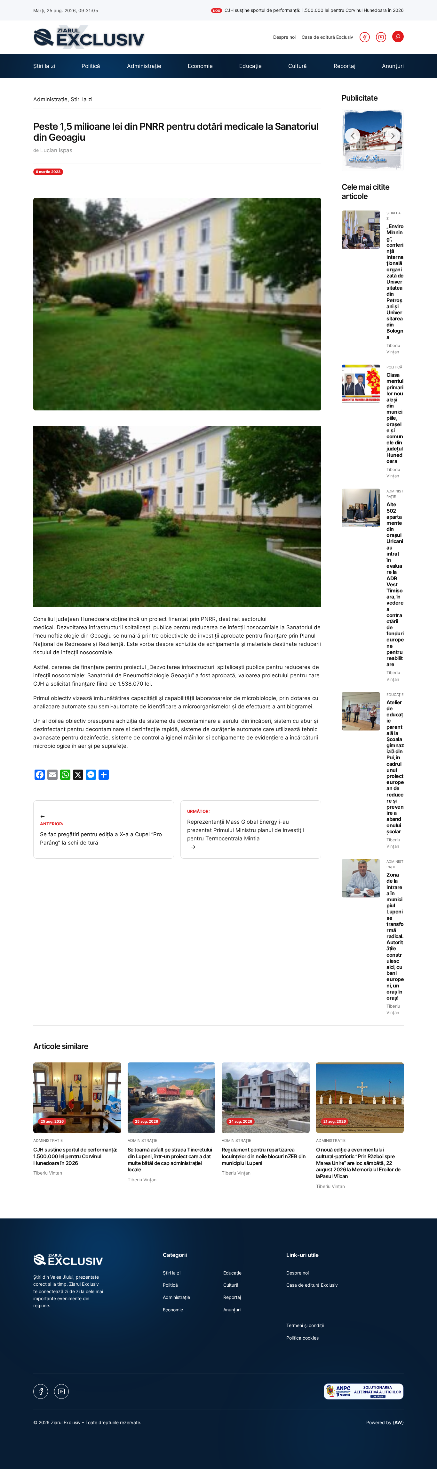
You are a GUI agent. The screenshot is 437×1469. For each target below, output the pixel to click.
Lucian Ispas (56, 150)
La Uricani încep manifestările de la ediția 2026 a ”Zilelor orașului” (330, 10)
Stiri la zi (81, 99)
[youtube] (381, 37)
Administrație (50, 99)
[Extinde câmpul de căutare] (398, 36)
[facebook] (365, 37)
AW (398, 1422)
